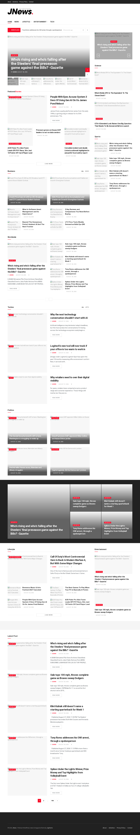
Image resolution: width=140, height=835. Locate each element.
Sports (14, 55)
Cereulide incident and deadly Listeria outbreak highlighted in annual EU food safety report (77, 150)
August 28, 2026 (63, 107)
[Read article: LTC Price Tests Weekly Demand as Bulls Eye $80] (56, 225)
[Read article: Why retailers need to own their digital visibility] (27, 390)
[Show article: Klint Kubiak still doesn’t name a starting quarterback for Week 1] (36, 81)
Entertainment (40, 22)
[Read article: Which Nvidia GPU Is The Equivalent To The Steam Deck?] (113, 80)
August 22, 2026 (58, 473)
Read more (57, 120)
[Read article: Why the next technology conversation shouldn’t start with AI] (27, 327)
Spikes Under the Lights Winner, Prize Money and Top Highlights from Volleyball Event (69, 772)
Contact (31, 2)
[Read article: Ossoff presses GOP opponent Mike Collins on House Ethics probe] (70, 430)
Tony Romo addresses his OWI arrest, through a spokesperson (42, 30)
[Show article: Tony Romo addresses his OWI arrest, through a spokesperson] (48, 81)
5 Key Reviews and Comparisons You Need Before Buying (77, 211)
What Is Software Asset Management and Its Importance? (31, 211)
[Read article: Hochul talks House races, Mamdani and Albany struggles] (27, 461)
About (9, 2)
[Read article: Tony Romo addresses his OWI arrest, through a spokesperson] (56, 272)
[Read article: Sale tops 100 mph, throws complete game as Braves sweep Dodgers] (56, 247)
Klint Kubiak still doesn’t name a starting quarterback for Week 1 (77, 259)
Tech (52, 22)
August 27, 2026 (63, 321)
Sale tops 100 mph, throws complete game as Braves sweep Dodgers (75, 246)
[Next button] (87, 70)
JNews (14, 828)
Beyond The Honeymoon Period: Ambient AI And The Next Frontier (33, 224)
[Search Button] (131, 21)
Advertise (15, 2)
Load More (49, 163)
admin (15, 72)
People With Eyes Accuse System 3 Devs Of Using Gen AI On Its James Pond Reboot (68, 100)
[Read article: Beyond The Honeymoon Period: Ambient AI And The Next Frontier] (14, 225)
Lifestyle (26, 22)
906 (52, 800)
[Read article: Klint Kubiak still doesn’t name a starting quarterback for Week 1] (56, 260)
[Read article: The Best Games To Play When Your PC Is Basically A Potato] (56, 591)
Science (99, 88)
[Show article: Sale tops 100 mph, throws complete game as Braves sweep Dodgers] (25, 81)
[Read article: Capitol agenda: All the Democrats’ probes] (70, 461)
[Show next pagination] (57, 800)
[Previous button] (87, 74)
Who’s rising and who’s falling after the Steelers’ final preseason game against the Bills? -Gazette (38, 63)
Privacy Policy (23, 2)
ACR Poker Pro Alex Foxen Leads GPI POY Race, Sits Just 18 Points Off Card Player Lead (20, 150)
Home (10, 22)
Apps (87, 307)
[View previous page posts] (46, 299)
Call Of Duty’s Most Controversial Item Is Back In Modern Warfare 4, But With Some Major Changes (68, 560)
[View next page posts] (50, 299)
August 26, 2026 (58, 441)
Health (68, 143)
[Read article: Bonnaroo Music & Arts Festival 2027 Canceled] (14, 591)
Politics (12, 418)
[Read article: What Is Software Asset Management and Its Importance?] (14, 213)
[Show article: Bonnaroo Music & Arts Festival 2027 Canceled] (84, 81)
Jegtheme (50, 828)
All (82, 171)
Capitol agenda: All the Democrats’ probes (69, 470)
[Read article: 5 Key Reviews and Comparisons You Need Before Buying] (56, 213)
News (16, 22)
